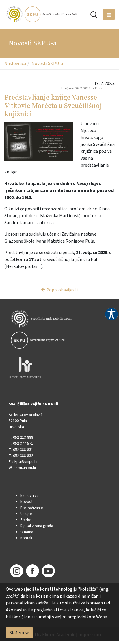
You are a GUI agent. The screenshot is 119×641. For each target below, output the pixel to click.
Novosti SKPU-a (47, 63)
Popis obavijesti (61, 290)
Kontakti (27, 538)
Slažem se (19, 632)
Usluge (26, 514)
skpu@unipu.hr (25, 462)
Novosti (27, 502)
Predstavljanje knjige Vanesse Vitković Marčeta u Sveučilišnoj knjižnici (53, 105)
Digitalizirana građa (36, 526)
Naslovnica (15, 63)
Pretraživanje (31, 508)
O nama (26, 532)
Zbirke (25, 520)
